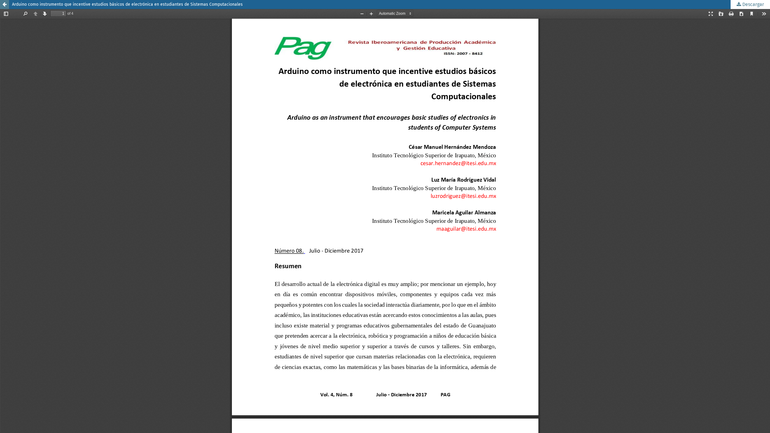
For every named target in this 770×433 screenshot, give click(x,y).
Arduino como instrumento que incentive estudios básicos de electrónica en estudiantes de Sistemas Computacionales (127, 4)
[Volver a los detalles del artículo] (4, 4)
